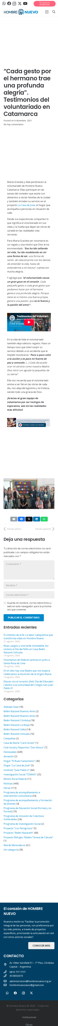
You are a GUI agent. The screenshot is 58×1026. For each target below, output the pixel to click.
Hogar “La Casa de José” (17, 765)
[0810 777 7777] (7, 972)
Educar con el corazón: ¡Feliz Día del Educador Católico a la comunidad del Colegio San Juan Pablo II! (29, 685)
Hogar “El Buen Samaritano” (19, 761)
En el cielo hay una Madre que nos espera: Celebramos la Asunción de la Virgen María (27, 672)
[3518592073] (7, 976)
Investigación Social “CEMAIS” (20, 774)
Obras (7, 788)
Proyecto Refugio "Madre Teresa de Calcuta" (28, 837)
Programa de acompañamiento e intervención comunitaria (22, 794)
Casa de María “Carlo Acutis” (19, 743)
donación (9, 756)
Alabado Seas (11, 706)
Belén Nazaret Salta (15, 729)
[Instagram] (14, 4)
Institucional (29, 1017)
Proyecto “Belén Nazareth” (18, 832)
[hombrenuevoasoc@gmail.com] (7, 985)
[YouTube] (25, 3)
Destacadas (10, 752)
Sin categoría (11, 849)
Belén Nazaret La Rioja (16, 725)
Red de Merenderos (14, 845)
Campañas (9, 738)
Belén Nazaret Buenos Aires (19, 711)
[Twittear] (29, 519)
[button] (54, 11)
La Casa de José (26, 205)
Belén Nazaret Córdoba (17, 720)
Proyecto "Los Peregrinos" (18, 828)
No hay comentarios (13, 124)
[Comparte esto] (21, 519)
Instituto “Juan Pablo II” (17, 770)
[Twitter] (20, 4)
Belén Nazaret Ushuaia (16, 733)
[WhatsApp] (4, 3)
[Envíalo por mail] (13, 519)
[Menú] (47, 12)
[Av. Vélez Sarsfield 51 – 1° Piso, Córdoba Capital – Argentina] (7, 965)
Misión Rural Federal (15, 779)
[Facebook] (9, 3)
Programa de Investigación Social (22, 823)
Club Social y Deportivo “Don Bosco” (24, 747)
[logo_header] (21, 12)
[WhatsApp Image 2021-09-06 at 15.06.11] (29, 422)
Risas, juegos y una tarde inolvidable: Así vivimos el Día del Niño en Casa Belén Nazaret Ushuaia (26, 649)
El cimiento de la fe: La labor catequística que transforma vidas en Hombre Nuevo (28, 636)
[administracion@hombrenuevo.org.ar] (7, 981)
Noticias (8, 783)
